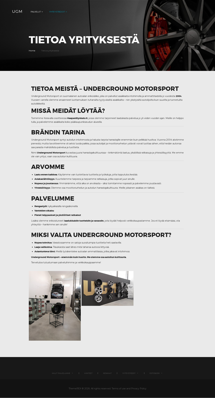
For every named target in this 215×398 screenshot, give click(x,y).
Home (32, 50)
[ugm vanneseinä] (107, 288)
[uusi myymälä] (55, 306)
